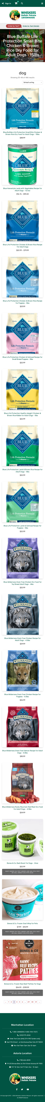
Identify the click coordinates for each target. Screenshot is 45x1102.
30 (32, 1002)
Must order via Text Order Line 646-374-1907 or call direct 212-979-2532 (22, 872)
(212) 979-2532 (24, 1035)
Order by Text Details (31, 26)
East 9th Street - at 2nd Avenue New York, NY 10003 (25, 1042)
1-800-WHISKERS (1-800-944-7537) (24, 1032)
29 (29, 1002)
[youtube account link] (28, 1089)
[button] (22, 3)
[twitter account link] (22, 1089)
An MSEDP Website (22, 1097)
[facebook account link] (16, 1089)
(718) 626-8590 (24, 1060)
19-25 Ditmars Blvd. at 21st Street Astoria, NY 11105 (24, 1064)
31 (36, 1002)
